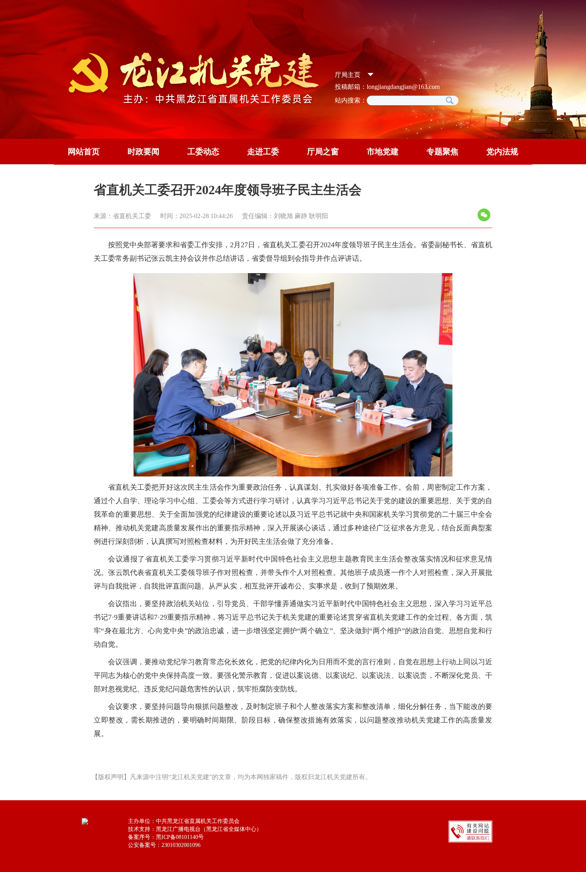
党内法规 (502, 151)
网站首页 (84, 151)
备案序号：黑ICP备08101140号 (166, 837)
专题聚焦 (442, 151)
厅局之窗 (323, 151)
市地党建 (383, 151)
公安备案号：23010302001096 (164, 845)
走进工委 (263, 151)
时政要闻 (143, 151)
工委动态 (203, 151)
